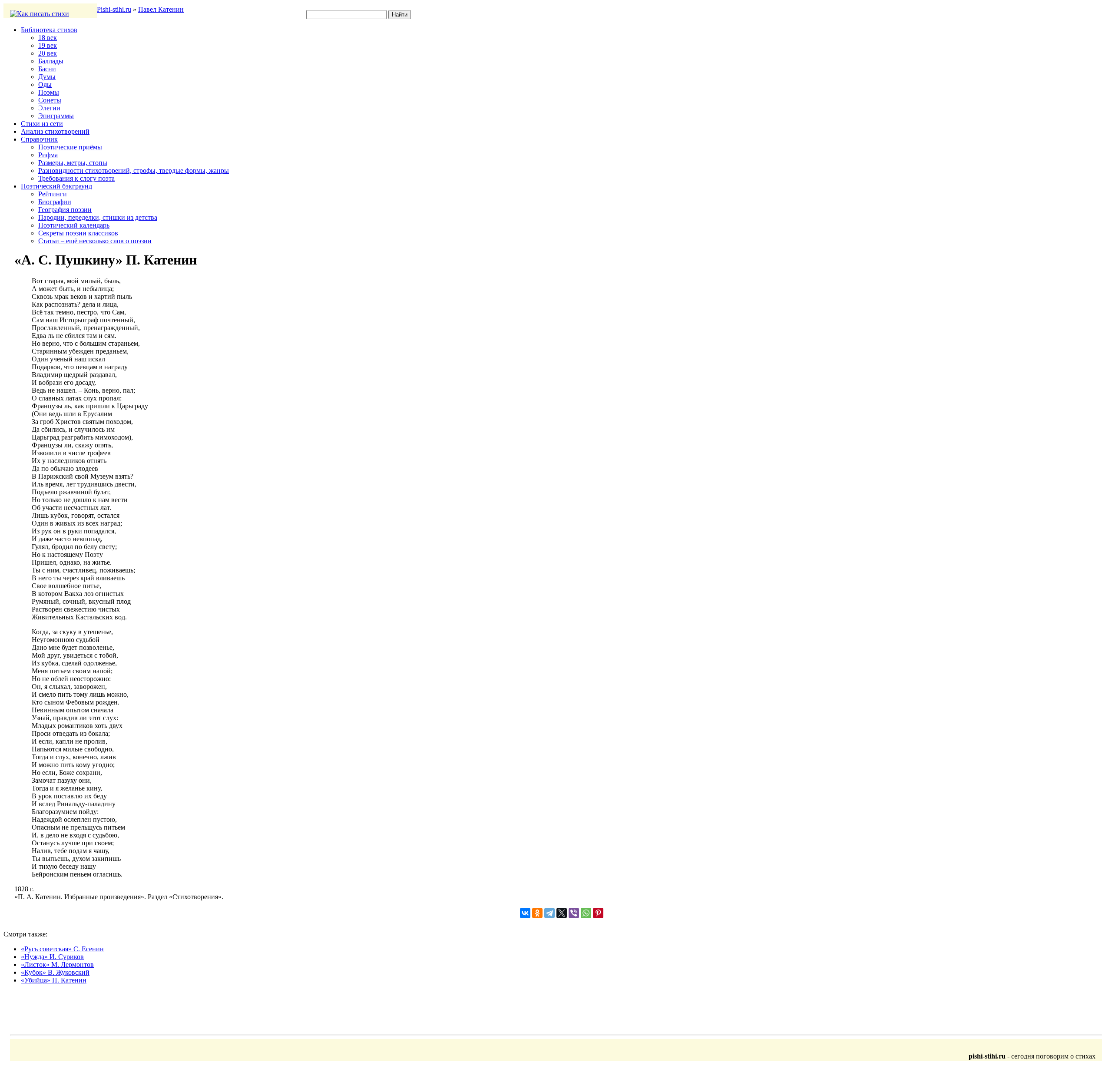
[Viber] (574, 913)
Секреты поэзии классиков (78, 233)
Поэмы (48, 92)
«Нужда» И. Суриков (52, 956)
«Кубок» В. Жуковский (55, 972)
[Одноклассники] (537, 913)
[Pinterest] (598, 913)
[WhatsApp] (586, 913)
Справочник (39, 139)
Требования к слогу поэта (76, 178)
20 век (47, 53)
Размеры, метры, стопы (72, 162)
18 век (47, 37)
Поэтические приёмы (70, 147)
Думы (47, 76)
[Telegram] (549, 913)
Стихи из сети (42, 123)
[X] (561, 913)
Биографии (54, 201)
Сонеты (49, 100)
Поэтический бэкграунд (56, 186)
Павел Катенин (161, 9)
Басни (47, 69)
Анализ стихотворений (55, 131)
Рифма (48, 155)
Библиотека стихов (49, 29)
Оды (45, 84)
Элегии (49, 108)
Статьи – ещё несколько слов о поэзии (95, 241)
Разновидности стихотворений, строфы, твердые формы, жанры (133, 170)
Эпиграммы (56, 115)
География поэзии (65, 209)
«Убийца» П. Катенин (53, 980)
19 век (47, 45)
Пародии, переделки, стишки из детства (97, 217)
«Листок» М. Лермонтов (57, 964)
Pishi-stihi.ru (114, 9)
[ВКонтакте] (525, 913)
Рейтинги (52, 194)
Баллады (50, 61)
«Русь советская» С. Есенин (62, 949)
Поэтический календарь (73, 225)
